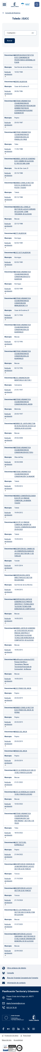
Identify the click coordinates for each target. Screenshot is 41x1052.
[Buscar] (36, 4)
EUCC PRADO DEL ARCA (22, 688)
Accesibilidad (18, 1040)
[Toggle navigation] (4, 4)
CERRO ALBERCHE (20, 82)
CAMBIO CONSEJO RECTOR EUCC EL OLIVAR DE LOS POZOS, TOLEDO (24, 185)
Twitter (28, 1029)
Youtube (33, 1029)
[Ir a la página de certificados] (16, 1048)
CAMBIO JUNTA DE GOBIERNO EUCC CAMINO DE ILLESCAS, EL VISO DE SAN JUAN (24, 161)
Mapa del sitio (6, 1040)
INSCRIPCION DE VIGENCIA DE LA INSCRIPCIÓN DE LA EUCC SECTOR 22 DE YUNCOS (24, 866)
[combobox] (20, 32)
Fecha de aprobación (8, 74)
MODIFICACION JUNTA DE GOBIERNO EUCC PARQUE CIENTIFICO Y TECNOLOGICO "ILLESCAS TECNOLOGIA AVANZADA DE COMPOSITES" (24, 604)
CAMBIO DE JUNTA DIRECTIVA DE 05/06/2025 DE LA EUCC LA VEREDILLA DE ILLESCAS (25, 426)
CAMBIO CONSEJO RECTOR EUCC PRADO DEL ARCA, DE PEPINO (24, 710)
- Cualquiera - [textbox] (11, 33)
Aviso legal (27, 1035)
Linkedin (18, 1029)
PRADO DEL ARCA (20, 732)
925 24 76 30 (11, 1008)
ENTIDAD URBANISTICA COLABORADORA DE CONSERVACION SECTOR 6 (23, 450)
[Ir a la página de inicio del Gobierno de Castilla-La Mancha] (14, 4)
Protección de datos (11, 1035)
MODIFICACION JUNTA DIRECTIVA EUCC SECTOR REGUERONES (23, 577)
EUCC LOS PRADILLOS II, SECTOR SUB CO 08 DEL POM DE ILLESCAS (24, 912)
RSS (23, 1029)
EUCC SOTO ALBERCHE (22, 252)
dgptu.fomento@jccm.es (15, 1003)
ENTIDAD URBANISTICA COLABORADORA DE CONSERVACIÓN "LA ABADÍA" (24, 474)
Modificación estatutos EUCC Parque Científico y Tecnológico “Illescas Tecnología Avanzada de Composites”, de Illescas (24, 664)
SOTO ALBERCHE (20, 233)
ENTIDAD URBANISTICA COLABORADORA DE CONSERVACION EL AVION (23, 402)
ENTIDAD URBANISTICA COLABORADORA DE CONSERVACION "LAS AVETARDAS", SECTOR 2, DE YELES (24, 818)
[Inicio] (25, 4)
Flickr (8, 1029)
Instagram (13, 1029)
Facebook (3, 1029)
